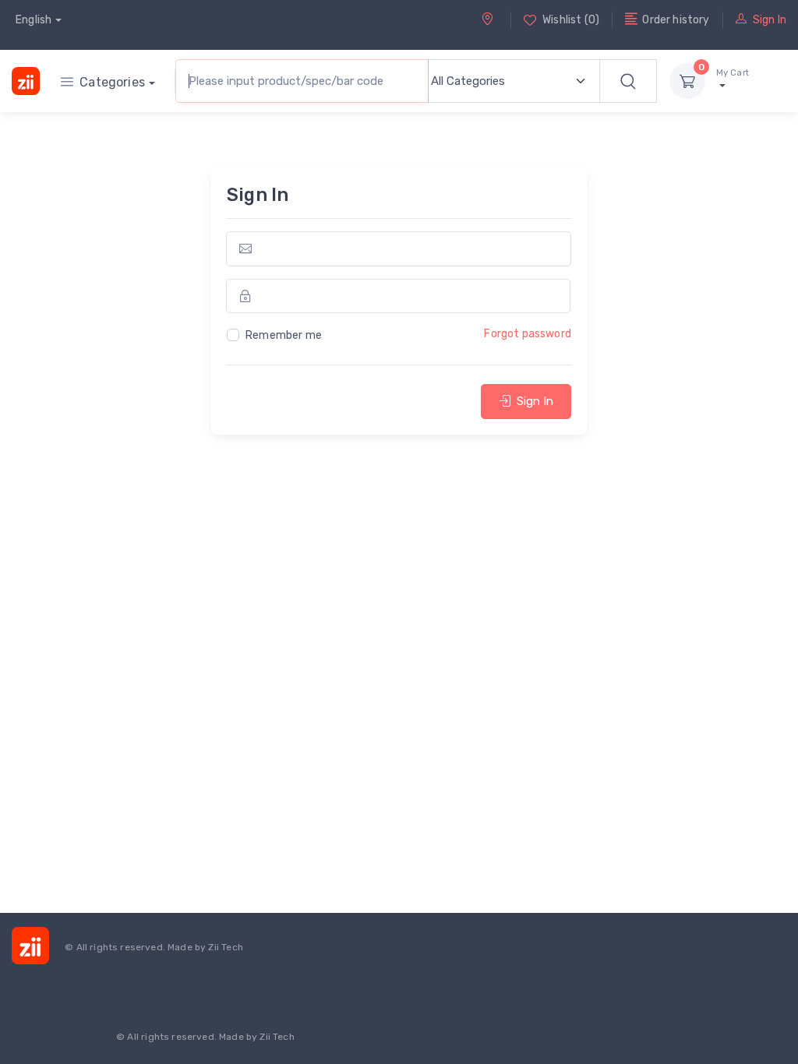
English (33, 19)
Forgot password (527, 333)
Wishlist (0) (570, 19)
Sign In (769, 19)
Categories (112, 82)
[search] (628, 81)
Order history (675, 19)
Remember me (283, 335)
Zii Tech (225, 947)
